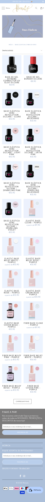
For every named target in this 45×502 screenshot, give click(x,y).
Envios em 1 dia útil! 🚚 (22, 1)
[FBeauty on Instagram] (24, 476)
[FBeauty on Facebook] (20, 476)
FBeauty (25, 483)
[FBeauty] (22, 8)
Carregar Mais (22, 401)
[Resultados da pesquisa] (37, 8)
